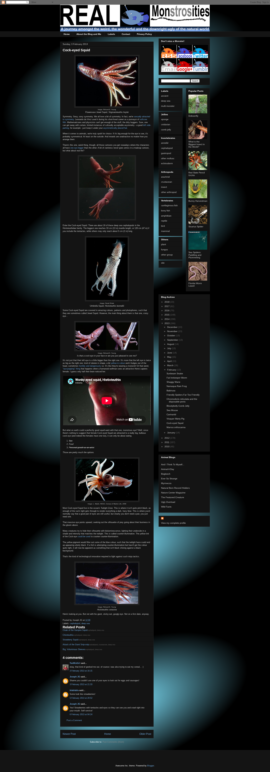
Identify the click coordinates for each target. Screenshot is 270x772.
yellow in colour (118, 363)
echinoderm (167, 163)
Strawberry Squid (70, 639)
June (170, 352)
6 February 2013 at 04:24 (81, 714)
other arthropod (169, 192)
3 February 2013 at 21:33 (81, 684)
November (172, 331)
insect (164, 187)
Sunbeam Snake (175, 373)
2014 (167, 319)
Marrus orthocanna (176, 427)
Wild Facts (166, 506)
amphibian (166, 215)
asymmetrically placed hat (115, 128)
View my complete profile (173, 523)
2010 (167, 446)
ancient (164, 96)
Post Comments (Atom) (113, 742)
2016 (167, 310)
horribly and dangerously (90, 366)
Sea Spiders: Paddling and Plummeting (194, 255)
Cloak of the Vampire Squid (75, 630)
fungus (164, 249)
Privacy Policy (144, 34)
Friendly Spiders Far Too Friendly (183, 395)
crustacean (166, 182)
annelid (164, 143)
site (163, 263)
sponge (164, 119)
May (169, 357)
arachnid (165, 177)
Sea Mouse (172, 410)
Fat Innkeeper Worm (177, 377)
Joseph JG (75, 677)
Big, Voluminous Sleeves (74, 649)
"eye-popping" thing (71, 369)
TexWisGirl (75, 663)
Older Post (145, 734)
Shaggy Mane (173, 382)
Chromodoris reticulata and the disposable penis (182, 400)
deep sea (85, 623)
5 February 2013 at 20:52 (81, 698)
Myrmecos (166, 483)
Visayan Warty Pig (175, 418)
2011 (167, 442)
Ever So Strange (169, 478)
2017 (167, 306)
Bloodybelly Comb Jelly (178, 406)
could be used (84, 536)
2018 (167, 302)
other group (167, 254)
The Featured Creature (172, 497)
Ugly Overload (168, 502)
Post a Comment (74, 720)
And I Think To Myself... (172, 464)
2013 (167, 323)
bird (163, 226)
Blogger (150, 765)
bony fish (165, 210)
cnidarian (165, 124)
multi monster (168, 106)
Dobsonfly (193, 116)
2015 (167, 314)
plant (163, 244)
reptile (164, 220)
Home (67, 34)
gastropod (166, 153)
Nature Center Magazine (173, 492)
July (169, 348)
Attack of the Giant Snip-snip (76, 644)
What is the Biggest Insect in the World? (196, 144)
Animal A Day (167, 469)
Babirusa (171, 390)
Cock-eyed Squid (175, 423)
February (172, 369)
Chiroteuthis (68, 635)
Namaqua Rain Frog (177, 386)
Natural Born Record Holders (175, 488)
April (169, 361)
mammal (165, 231)
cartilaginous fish (169, 205)
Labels (111, 34)
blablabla (74, 690)
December (172, 327)
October (171, 335)
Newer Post (69, 734)
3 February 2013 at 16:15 (81, 671)
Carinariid (171, 414)
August (171, 344)
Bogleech (165, 474)
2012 (167, 438)
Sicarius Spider (195, 226)
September (173, 340)
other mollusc (167, 158)
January (171, 432)
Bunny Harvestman (197, 201)
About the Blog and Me (88, 34)
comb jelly (166, 129)
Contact (126, 34)
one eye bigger (77, 148)
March (170, 365)
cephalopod (75, 623)
